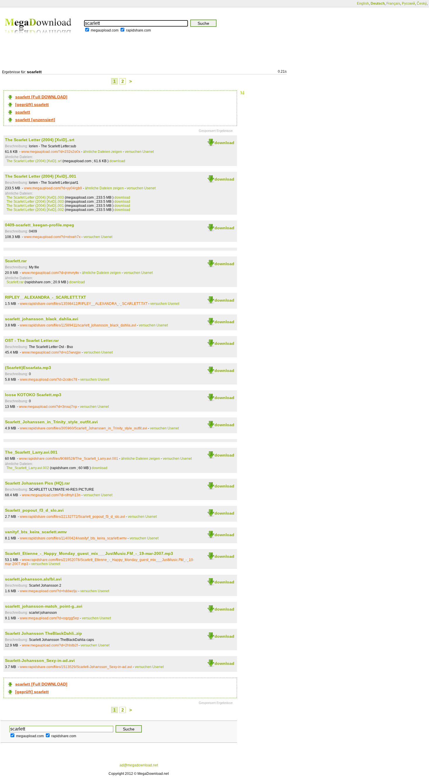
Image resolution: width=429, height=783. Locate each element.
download (224, 142)
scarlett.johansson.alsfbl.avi (33, 579)
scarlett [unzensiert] (35, 119)
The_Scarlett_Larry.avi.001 (31, 452)
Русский (408, 3)
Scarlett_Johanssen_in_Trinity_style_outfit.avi (51, 422)
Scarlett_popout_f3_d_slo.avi (34, 510)
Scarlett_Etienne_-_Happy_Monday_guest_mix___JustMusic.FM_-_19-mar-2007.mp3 (89, 553)
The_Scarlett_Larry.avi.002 (27, 468)
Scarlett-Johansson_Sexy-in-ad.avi (40, 660)
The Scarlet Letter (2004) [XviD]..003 (35, 197)
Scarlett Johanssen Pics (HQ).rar (37, 483)
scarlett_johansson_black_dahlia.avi (41, 319)
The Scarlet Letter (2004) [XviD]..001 (40, 176)
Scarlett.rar (16, 260)
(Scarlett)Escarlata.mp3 (28, 367)
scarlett (22, 112)
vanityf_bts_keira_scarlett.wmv (36, 531)
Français (393, 3)
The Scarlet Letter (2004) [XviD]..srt (39, 139)
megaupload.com (104, 30)
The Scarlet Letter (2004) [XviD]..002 (35, 210)
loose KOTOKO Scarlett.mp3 (33, 394)
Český (422, 3)
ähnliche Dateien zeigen (102, 152)
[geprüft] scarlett (32, 104)
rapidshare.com (138, 30)
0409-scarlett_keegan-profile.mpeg (39, 225)
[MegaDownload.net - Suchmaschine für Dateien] (38, 38)
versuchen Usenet (139, 152)
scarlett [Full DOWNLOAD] (41, 97)
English (363, 3)
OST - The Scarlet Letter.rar (32, 340)
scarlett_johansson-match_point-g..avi (43, 606)
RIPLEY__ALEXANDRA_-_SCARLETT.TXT (45, 297)
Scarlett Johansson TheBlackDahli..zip (43, 633)
